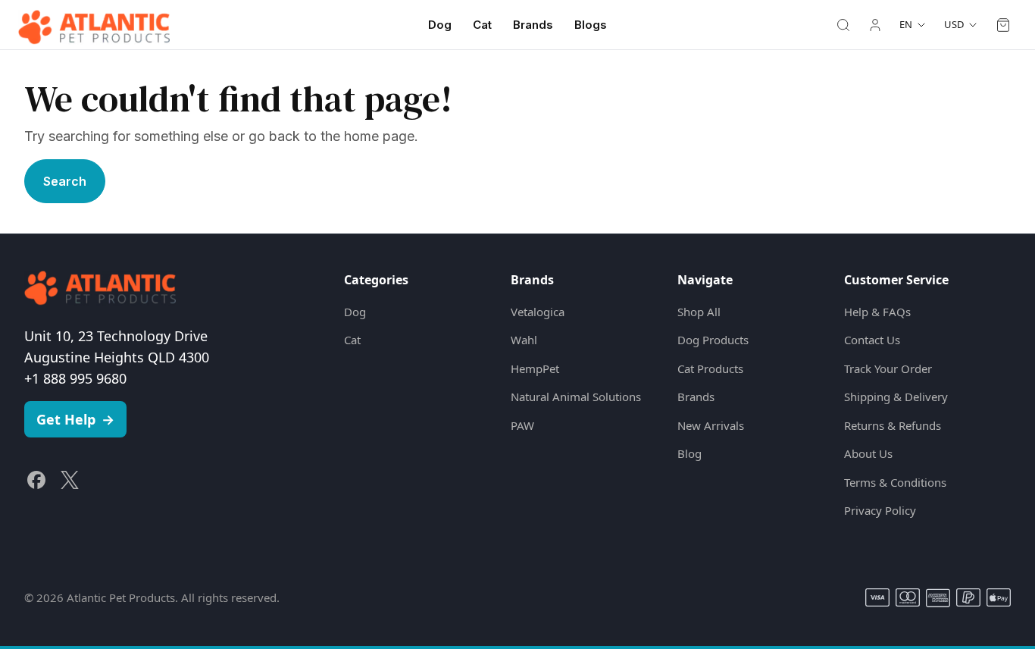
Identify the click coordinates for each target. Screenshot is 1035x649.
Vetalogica (537, 311)
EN (905, 24)
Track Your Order (888, 368)
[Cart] (1003, 25)
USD (954, 24)
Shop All (699, 311)
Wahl (524, 339)
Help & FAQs (877, 311)
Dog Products (713, 339)
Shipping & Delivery (896, 396)
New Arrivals (710, 425)
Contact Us (872, 339)
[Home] (94, 25)
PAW (522, 425)
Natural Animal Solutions (576, 396)
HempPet (535, 368)
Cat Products (710, 368)
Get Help (75, 419)
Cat (482, 24)
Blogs (590, 24)
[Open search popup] (843, 25)
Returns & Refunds (892, 425)
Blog (689, 453)
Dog (440, 24)
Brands (533, 24)
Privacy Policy (880, 510)
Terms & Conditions (895, 482)
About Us (868, 453)
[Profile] (875, 25)
